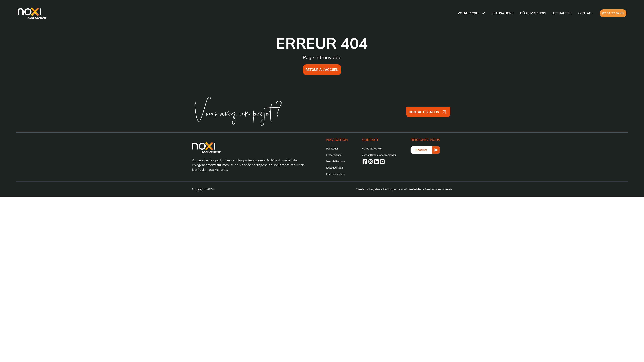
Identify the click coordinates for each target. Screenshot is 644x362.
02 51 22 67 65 (613, 13)
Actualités (562, 13)
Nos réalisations (335, 161)
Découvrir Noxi (334, 168)
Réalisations (503, 13)
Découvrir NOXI (533, 13)
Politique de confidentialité (402, 189)
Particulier (332, 148)
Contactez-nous (335, 174)
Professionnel (334, 155)
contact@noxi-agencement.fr (379, 155)
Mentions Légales (368, 189)
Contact (585, 13)
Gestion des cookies (438, 189)
